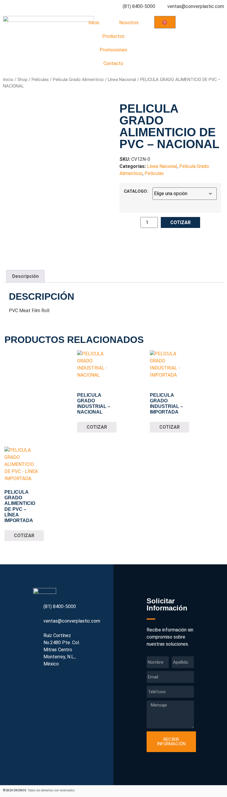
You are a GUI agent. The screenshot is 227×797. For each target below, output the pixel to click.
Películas (40, 79)
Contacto (113, 63)
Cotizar (180, 222)
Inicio (93, 22)
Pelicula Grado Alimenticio (78, 79)
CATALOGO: (136, 191)
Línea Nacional (122, 79)
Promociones (113, 50)
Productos (113, 36)
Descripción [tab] (25, 276)
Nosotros (129, 22)
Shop (22, 79)
